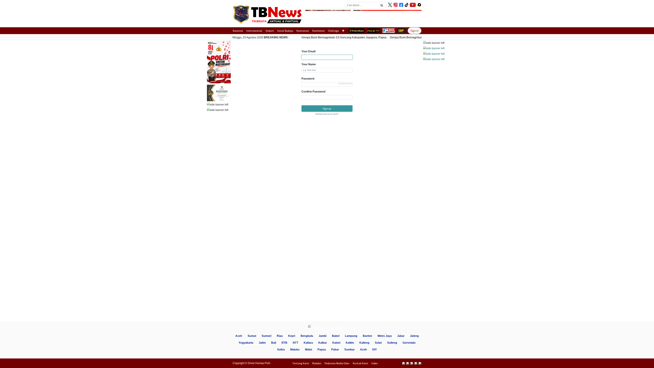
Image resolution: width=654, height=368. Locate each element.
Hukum (270, 30)
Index (374, 363)
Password (307, 78)
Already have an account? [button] (327, 114)
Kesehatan (318, 30)
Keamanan (302, 30)
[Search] (381, 5)
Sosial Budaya (285, 30)
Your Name (308, 64)
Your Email (308, 51)
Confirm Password (313, 91)
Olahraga (333, 30)
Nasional (238, 30)
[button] (314, 17)
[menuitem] (301, 363)
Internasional (254, 30)
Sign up (327, 108)
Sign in (414, 30)
